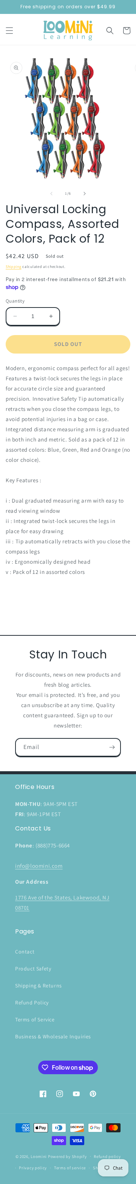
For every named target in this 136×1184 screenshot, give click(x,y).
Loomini (39, 1156)
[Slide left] (51, 193)
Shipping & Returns (38, 985)
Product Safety (33, 968)
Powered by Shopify (67, 1156)
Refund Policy (32, 1002)
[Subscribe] (112, 747)
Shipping (14, 266)
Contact (24, 951)
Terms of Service (35, 1019)
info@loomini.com (39, 865)
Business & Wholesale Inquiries (53, 1036)
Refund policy (107, 1156)
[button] (9, 30)
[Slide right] (84, 193)
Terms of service (70, 1167)
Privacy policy (33, 1167)
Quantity (15, 301)
